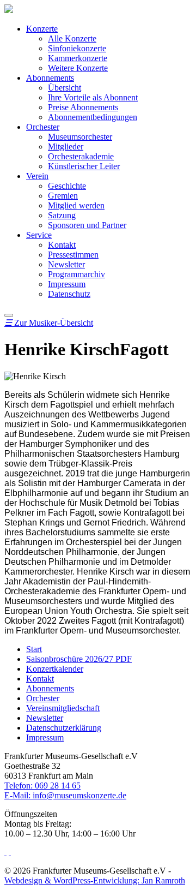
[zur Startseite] (8, 10)
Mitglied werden (76, 205)
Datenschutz (69, 293)
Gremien (63, 195)
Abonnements (50, 77)
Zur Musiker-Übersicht (48, 322)
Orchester (42, 127)
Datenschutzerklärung (63, 727)
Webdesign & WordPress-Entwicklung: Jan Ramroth (94, 880)
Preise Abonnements (83, 107)
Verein (37, 176)
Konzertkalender (54, 668)
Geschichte (67, 185)
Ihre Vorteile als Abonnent (93, 97)
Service (39, 235)
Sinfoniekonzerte (77, 48)
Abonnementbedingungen (92, 117)
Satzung (62, 215)
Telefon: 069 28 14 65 (42, 785)
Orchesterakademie (81, 156)
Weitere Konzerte (78, 68)
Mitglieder (65, 146)
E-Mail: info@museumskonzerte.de (65, 795)
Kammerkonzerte (77, 58)
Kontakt (62, 244)
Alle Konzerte (72, 38)
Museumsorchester (80, 136)
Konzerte (42, 28)
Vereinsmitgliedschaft (63, 708)
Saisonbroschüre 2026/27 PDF (79, 659)
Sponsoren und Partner (87, 225)
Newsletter (66, 264)
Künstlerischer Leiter (84, 166)
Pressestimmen (73, 254)
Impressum (66, 284)
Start (34, 649)
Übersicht (64, 87)
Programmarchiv (76, 274)
